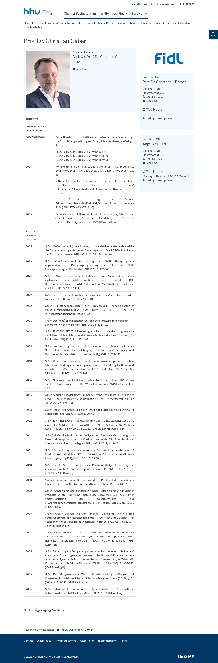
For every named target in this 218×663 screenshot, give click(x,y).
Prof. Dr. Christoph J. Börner (76, 629)
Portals (154, 4)
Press (124, 640)
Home (27, 23)
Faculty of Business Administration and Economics (64, 23)
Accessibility (87, 640)
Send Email (82, 69)
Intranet (145, 4)
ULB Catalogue (167, 4)
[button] (213, 34)
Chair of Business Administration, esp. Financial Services (129, 23)
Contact (28, 640)
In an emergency (107, 640)
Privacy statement (65, 640)
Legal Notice (44, 640)
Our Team (171, 23)
